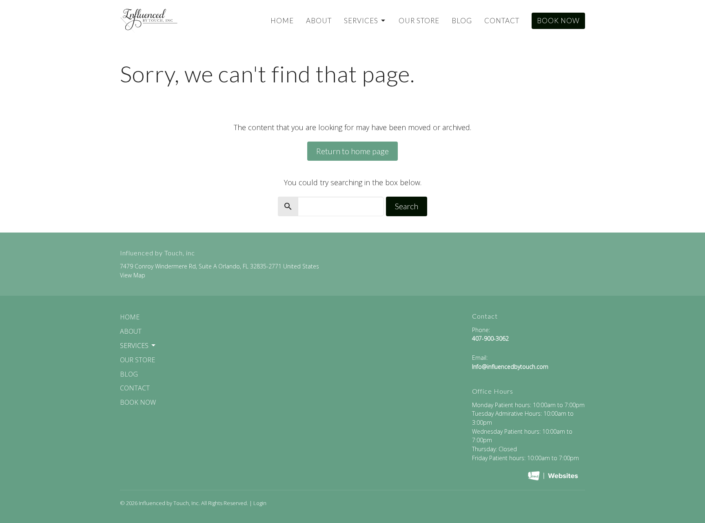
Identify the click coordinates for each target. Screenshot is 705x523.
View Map (132, 275)
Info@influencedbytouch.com (510, 366)
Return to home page (352, 151)
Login (259, 503)
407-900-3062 (490, 338)
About (319, 20)
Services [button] (134, 345)
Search (406, 206)
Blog (462, 20)
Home (282, 20)
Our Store (419, 20)
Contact (501, 20)
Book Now (558, 20)
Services (361, 20)
